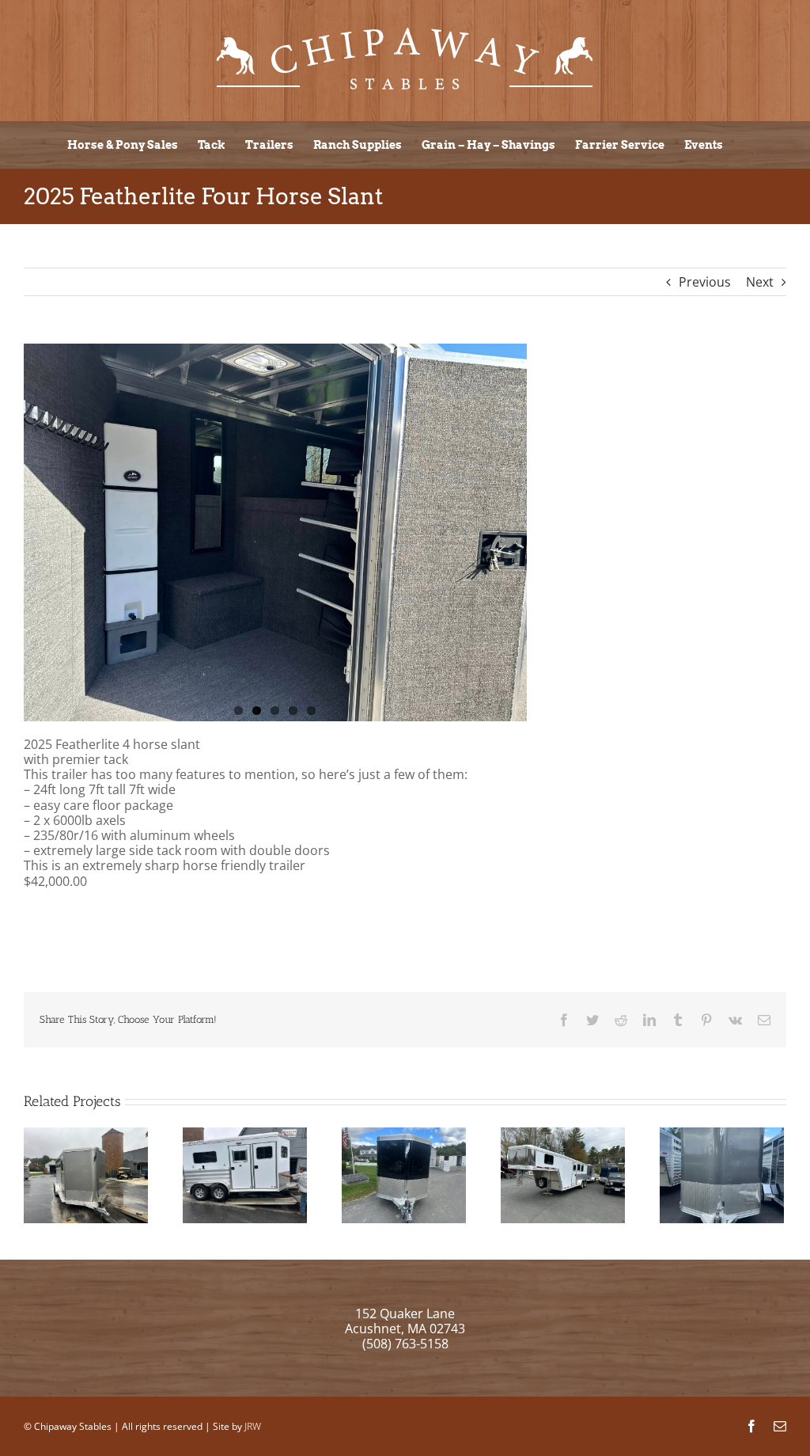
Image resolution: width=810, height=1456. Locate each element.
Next (760, 282)
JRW (252, 1426)
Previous (705, 282)
